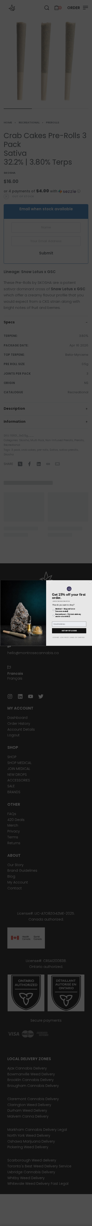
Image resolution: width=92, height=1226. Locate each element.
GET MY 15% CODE (69, 631)
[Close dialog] (90, 582)
